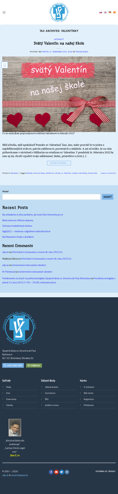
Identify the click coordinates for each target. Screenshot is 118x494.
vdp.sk (5, 252)
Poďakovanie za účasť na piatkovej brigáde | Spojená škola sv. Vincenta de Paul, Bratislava (46, 278)
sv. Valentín (66, 173)
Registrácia (89, 399)
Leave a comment (108, 173)
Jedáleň (48, 405)
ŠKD (47, 399)
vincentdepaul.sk (19, 475)
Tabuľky (9, 405)
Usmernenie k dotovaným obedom (29, 265)
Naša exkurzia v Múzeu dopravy (17, 220)
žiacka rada (92, 173)
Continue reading (59, 163)
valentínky (83, 173)
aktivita (29, 173)
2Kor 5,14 (15, 455)
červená (36, 173)
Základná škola (51, 387)
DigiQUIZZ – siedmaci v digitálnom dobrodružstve (26, 231)
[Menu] (4, 12)
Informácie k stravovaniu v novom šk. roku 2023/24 (37, 252)
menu (56, 405)
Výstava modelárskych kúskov (17, 226)
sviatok (75, 173)
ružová (57, 173)
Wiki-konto (88, 393)
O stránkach (89, 387)
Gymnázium (50, 393)
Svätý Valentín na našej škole (59, 43)
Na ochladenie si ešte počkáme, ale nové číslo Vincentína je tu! (32, 214)
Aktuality (59, 39)
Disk (8, 393)
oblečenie (50, 173)
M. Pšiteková (8, 271)
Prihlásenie (89, 405)
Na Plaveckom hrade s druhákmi (18, 237)
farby (43, 173)
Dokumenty (11, 399)
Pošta (8, 387)
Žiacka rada (82, 52)
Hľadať (5, 191)
